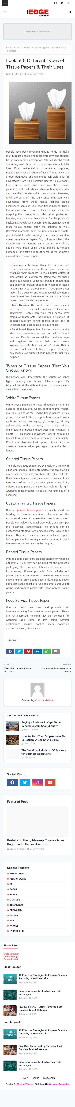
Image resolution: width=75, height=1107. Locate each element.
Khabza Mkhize (15, 74)
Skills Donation (11, 953)
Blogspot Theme (25, 1084)
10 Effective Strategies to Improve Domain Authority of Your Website (43, 977)
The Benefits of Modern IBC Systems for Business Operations (43, 752)
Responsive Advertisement (37, 31)
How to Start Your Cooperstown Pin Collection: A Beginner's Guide (43, 738)
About (36, 1078)
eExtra (14, 915)
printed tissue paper (30, 510)
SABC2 (13, 894)
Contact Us (49, 1078)
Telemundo (16, 905)
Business (18, 47)
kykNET (14, 926)
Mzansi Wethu (18, 879)
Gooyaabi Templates (59, 1084)
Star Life (15, 899)
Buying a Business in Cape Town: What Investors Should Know (41, 724)
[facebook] (55, 3)
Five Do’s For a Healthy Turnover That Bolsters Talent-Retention (40, 1008)
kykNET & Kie (17, 931)
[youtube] (50, 782)
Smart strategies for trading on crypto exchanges (40, 993)
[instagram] (68, 3)
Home (9, 47)
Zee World (16, 910)
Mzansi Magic (18, 873)
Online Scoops (11, 956)
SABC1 (13, 889)
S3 (11, 884)
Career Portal (10, 959)
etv (12, 920)
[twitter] (62, 3)
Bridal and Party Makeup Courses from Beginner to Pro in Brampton (35, 842)
